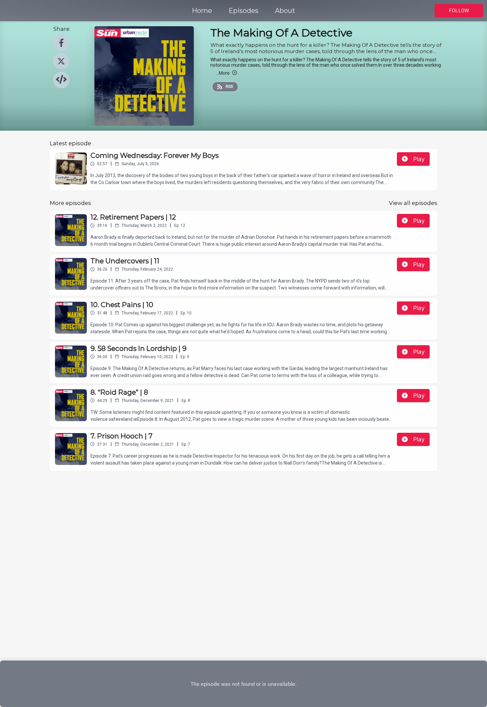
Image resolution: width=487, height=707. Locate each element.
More (223, 73)
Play (419, 159)
